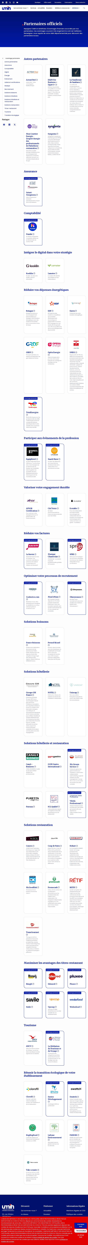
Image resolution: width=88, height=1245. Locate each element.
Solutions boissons (11, 93)
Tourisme (8, 112)
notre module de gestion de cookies (45, 1237)
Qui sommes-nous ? (29, 1211)
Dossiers (47, 1214)
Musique (7, 86)
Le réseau (24, 1214)
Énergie (7, 75)
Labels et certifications (12, 82)
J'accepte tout (80, 1225)
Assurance (8, 65)
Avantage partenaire (13, 58)
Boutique (37, 2)
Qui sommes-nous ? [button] (20, 8)
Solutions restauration (12, 105)
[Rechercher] (84, 8)
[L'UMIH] (6, 8)
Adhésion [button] (75, 8)
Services (33, 8)
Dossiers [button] (49, 8)
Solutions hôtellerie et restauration (12, 101)
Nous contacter (80, 2)
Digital (7, 72)
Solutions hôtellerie (11, 96)
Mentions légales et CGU (76, 1211)
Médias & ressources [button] (62, 8)
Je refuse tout (80, 1236)
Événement (8, 79)
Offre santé (47, 2)
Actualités (41, 8)
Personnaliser (81, 1231)
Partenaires (68, 2)
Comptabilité (9, 69)
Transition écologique (12, 115)
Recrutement (9, 89)
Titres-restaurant (10, 108)
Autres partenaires (11, 62)
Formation (58, 2)
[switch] (3, 58)
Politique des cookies (75, 1214)
